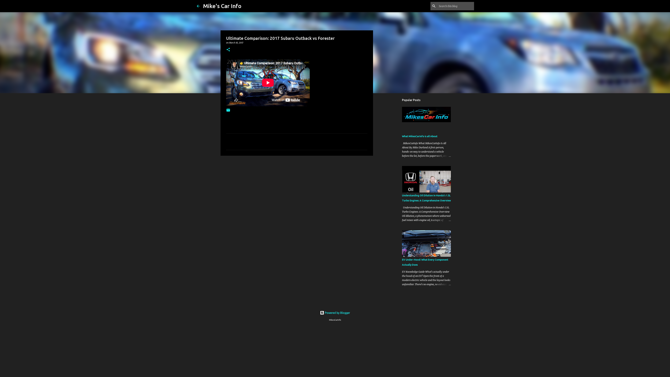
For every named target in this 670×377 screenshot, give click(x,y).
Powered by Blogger (337, 312)
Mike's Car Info (222, 6)
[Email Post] (228, 111)
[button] (228, 49)
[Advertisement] (296, 185)
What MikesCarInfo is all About (419, 136)
